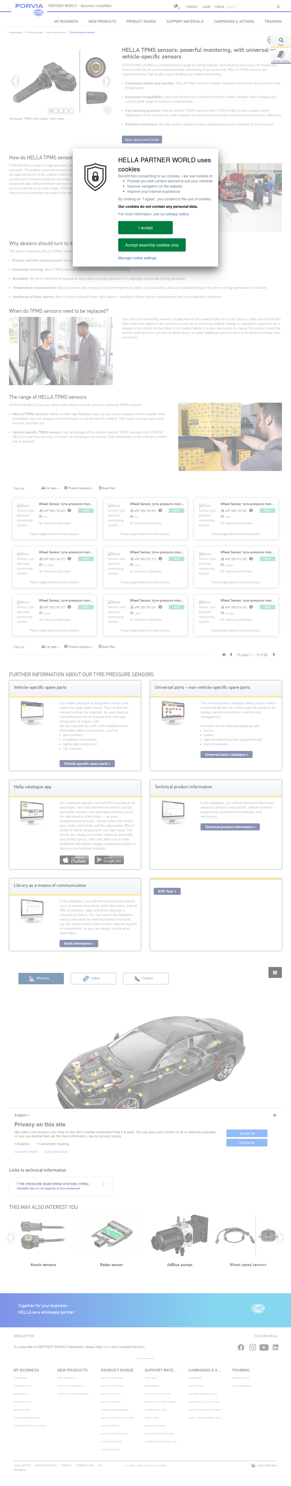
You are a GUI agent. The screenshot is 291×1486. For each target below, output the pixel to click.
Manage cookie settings (137, 257)
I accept (145, 227)
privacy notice (177, 213)
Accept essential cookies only (152, 245)
